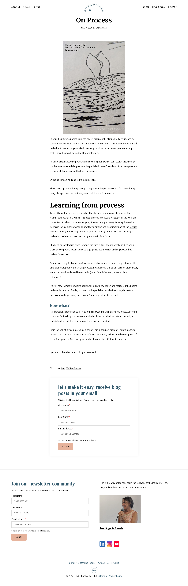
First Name (64, 405)
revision (133, 226)
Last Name (64, 416)
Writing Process (73, 368)
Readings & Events (111, 528)
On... (63, 368)
